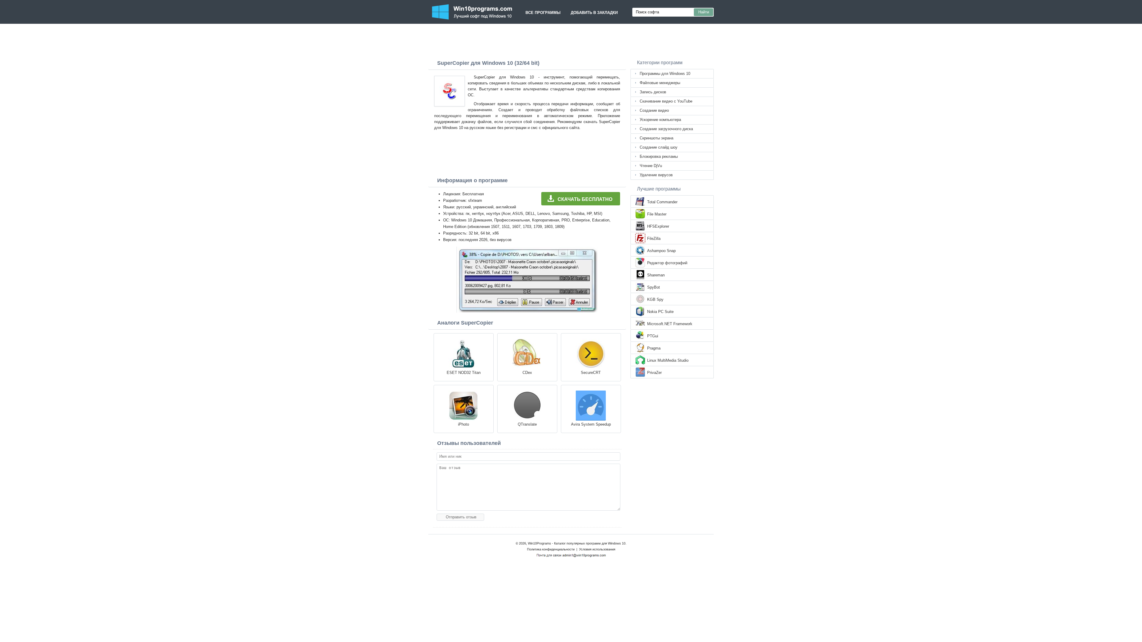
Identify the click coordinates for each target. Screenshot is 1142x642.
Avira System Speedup (591, 424)
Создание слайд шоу (658, 147)
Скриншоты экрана (656, 138)
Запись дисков (653, 92)
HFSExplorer (658, 226)
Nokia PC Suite (660, 311)
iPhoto (463, 424)
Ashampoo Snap (661, 250)
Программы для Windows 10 (665, 73)
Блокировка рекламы (659, 156)
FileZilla (654, 238)
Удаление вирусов (656, 175)
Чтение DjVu (651, 165)
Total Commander (662, 202)
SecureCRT (591, 372)
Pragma (654, 348)
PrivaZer (654, 372)
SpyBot (653, 287)
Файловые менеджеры (660, 83)
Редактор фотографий (667, 263)
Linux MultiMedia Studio (667, 360)
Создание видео (654, 110)
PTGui (652, 336)
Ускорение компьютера (660, 119)
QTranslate (527, 424)
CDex (527, 372)
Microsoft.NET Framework (669, 324)
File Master (656, 214)
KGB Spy (655, 299)
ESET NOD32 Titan (464, 372)
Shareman (656, 275)
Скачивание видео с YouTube (666, 101)
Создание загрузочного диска (666, 129)
